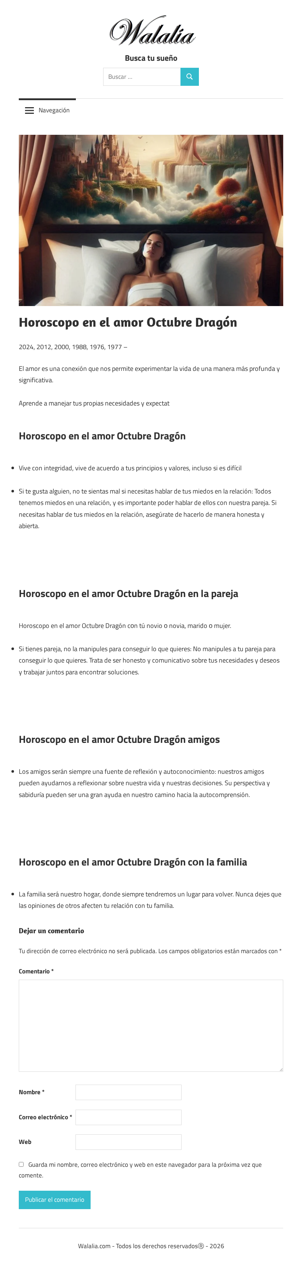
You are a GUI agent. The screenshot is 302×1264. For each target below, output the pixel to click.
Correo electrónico (45, 1117)
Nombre (32, 1092)
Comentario (36, 971)
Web (25, 1142)
